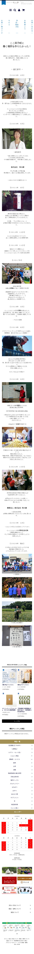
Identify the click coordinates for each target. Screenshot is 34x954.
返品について (9, 940)
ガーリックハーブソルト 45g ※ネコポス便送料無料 (9, 709)
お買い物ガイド (2, 27)
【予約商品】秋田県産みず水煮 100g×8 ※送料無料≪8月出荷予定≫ (24, 710)
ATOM (18, 944)
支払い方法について (13, 938)
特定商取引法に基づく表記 (20, 940)
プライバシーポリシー (11, 942)
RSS (15, 944)
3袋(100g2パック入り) (7, 684)
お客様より (25, 25)
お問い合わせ (32, 26)
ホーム (6, 938)
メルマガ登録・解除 (22, 942)
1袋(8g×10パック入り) (23, 684)
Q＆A (9, 22)
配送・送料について (24, 938)
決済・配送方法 (17, 24)
